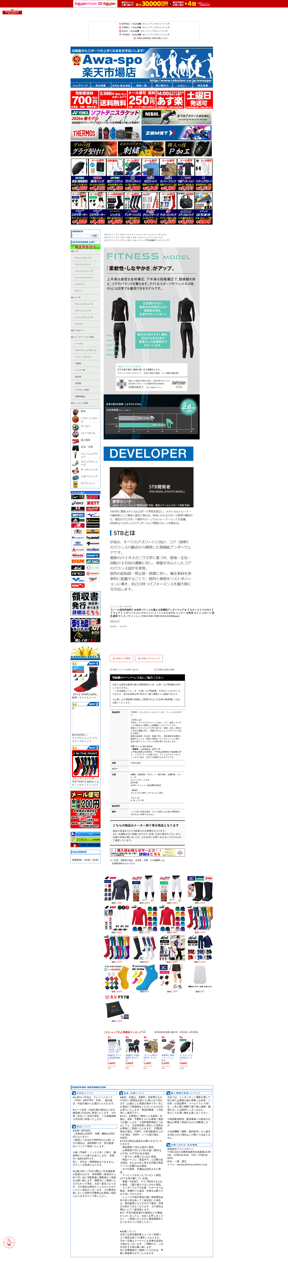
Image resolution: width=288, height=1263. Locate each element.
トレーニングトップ (84, 271)
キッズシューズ (89, 469)
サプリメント (88, 483)
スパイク (79, 324)
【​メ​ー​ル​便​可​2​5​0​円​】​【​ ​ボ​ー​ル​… (150, 1058)
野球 (83, 411)
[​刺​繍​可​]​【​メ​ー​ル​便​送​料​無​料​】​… (114, 1058)
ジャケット (80, 284)
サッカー (85, 426)
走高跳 (78, 383)
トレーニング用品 (80, 403)
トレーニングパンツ (84, 277)
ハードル (79, 343)
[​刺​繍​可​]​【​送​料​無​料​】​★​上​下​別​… (132, 1058)
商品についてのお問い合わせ (125, 669)
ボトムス (162, 234)
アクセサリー (78, 330)
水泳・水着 (87, 447)
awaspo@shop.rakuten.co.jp (192, 1164)
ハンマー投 (80, 370)
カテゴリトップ (111, 234)
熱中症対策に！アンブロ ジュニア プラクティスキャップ (84, 738)
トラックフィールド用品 (83, 337)
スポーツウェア (127, 234)
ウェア (75, 251)
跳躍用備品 (80, 396)
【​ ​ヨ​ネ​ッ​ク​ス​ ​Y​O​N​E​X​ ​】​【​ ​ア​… (186, 1058)
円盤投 (78, 363)
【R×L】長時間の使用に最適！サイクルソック (85, 696)
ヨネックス (137, 237)
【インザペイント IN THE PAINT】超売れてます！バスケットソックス (85, 781)
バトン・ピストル (83, 357)
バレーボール (88, 433)
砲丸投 (78, 376)
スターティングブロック (86, 350)
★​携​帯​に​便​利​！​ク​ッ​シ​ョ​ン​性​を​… (168, 1058)
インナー (152, 234)
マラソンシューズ (83, 310)
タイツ (78, 291)
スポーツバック (89, 476)
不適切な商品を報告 (166, 669)
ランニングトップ (83, 258)
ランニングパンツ (83, 264)
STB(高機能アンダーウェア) (157, 240)
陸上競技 (85, 440)
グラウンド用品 (82, 390)
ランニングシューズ (84, 304)
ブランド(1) (125, 237)
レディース (141, 234)
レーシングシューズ (84, 317)
